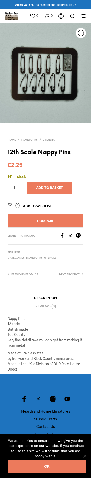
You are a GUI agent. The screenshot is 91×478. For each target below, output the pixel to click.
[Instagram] (53, 399)
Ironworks (29, 139)
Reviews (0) (45, 306)
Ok (46, 466)
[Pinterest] (79, 236)
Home (12, 139)
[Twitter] (72, 236)
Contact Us (45, 426)
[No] (84, 456)
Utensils (49, 139)
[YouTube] (67, 399)
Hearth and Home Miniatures (45, 411)
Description (45, 298)
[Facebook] (64, 236)
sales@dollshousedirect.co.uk (56, 4)
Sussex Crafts (45, 419)
